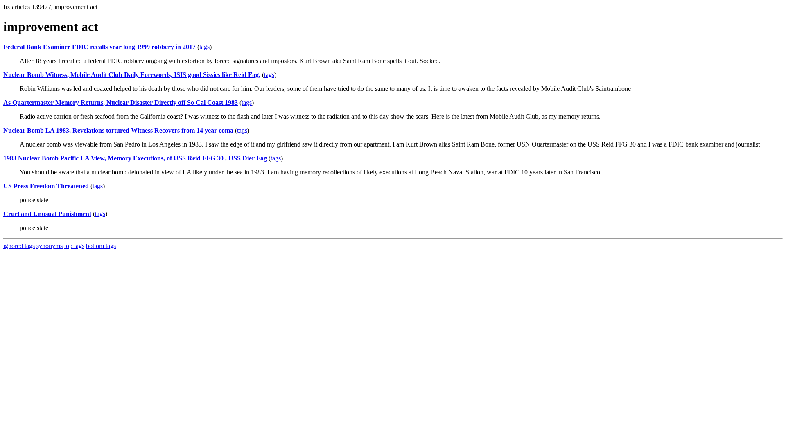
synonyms (49, 245)
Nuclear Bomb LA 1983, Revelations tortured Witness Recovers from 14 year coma (118, 130)
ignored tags (19, 245)
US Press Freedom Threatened (46, 186)
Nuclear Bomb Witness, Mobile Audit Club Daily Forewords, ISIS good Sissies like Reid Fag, (131, 74)
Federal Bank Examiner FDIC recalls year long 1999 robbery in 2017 (99, 46)
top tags (74, 245)
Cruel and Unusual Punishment (47, 213)
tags (204, 46)
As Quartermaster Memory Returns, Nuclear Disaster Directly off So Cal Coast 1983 (120, 102)
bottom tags (101, 245)
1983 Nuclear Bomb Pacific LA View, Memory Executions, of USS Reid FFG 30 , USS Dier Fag (135, 158)
